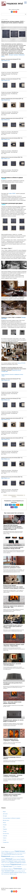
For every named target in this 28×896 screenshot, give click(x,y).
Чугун (2, 871)
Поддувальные (12, 495)
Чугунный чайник (13, 874)
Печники (3, 859)
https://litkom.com (5, 60)
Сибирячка (10, 869)
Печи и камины (20, 856)
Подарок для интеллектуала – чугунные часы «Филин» (12, 795)
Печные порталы (16, 859)
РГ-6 (16, 866)
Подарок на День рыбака (5, 862)
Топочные (17, 869)
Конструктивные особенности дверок (11, 818)
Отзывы (5, 824)
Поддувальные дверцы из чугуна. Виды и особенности (13, 720)
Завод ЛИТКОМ (7, 854)
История (5, 816)
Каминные (5, 856)
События (5, 835)
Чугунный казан (6, 874)
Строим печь (6, 842)
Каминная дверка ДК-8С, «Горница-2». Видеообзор (10, 739)
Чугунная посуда (9, 871)
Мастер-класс (6, 820)
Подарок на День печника (19, 861)
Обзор (2, 24)
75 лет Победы (4, 851)
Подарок (5, 829)
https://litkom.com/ (5, 100)
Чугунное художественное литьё (13, 872)
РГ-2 (12, 866)
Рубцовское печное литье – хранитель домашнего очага (11, 567)
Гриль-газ (3, 853)
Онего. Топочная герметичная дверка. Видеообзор (12, 702)
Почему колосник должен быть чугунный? (12, 683)
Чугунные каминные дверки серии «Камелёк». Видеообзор (13, 645)
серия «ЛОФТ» (12, 193)
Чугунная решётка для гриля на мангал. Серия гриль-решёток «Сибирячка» (12, 626)
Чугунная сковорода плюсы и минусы (12, 757)
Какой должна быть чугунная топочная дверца (12, 664)
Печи (4, 827)
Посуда (4, 831)
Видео (4, 811)
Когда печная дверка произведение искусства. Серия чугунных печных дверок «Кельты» (14, 587)
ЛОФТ (5, 495)
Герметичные (20, 851)
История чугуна (19, 854)
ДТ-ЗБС (2, 854)
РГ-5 (14, 866)
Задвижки (13, 854)
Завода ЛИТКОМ (21, 363)
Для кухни (5, 813)
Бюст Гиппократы (11, 851)
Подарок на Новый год (15, 862)
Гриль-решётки (9, 853)
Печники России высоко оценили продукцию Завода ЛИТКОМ (13, 547)
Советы (4, 838)
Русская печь (6, 833)
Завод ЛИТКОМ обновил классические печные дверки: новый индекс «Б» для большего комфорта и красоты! (13, 527)
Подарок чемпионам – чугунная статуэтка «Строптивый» (12, 775)
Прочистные (20, 495)
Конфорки (12, 856)
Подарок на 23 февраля (7, 861)
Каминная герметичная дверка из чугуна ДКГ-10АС (13, 606)
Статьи (4, 840)
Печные (8, 859)
